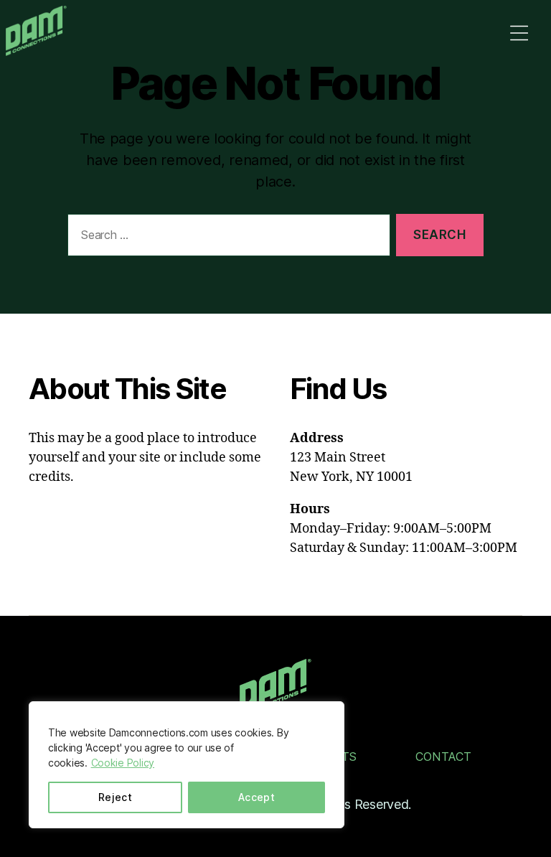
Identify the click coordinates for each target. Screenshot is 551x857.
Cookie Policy (123, 763)
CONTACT (443, 756)
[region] (186, 764)
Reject (115, 797)
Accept (257, 797)
